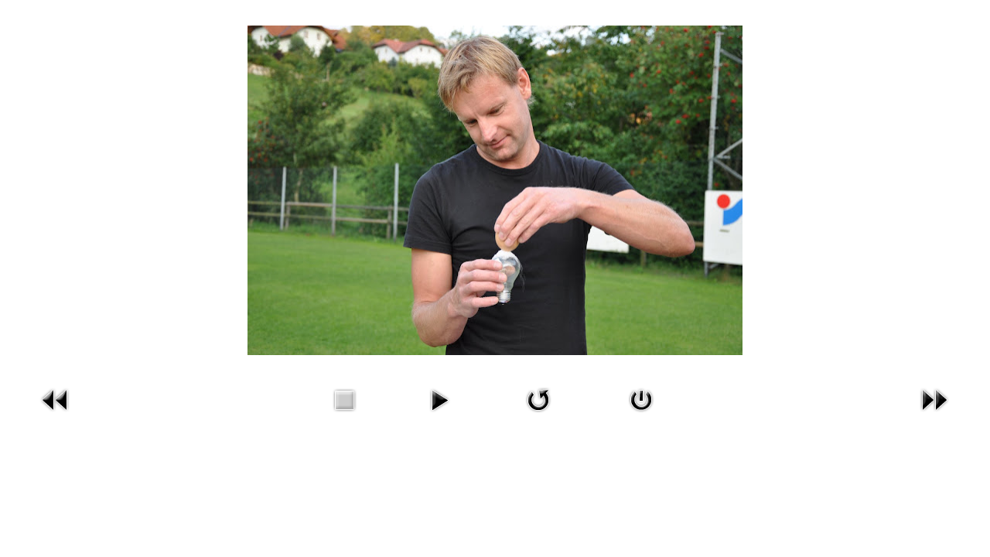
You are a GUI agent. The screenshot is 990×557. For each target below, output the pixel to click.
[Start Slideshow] (439, 414)
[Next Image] (934, 414)
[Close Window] (641, 414)
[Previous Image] (55, 414)
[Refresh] (538, 414)
